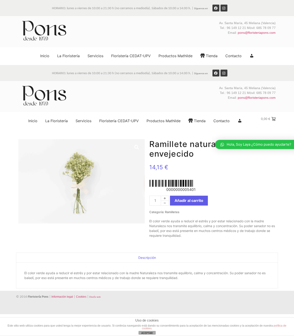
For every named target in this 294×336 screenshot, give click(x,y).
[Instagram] (223, 8)
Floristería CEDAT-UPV (131, 56)
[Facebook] (215, 8)
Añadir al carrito (189, 200)
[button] (136, 147)
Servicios (95, 56)
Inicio (44, 56)
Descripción (147, 258)
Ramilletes (172, 212)
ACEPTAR (147, 333)
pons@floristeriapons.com (257, 32)
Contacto (233, 56)
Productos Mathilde (175, 56)
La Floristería (68, 56)
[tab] (147, 257)
